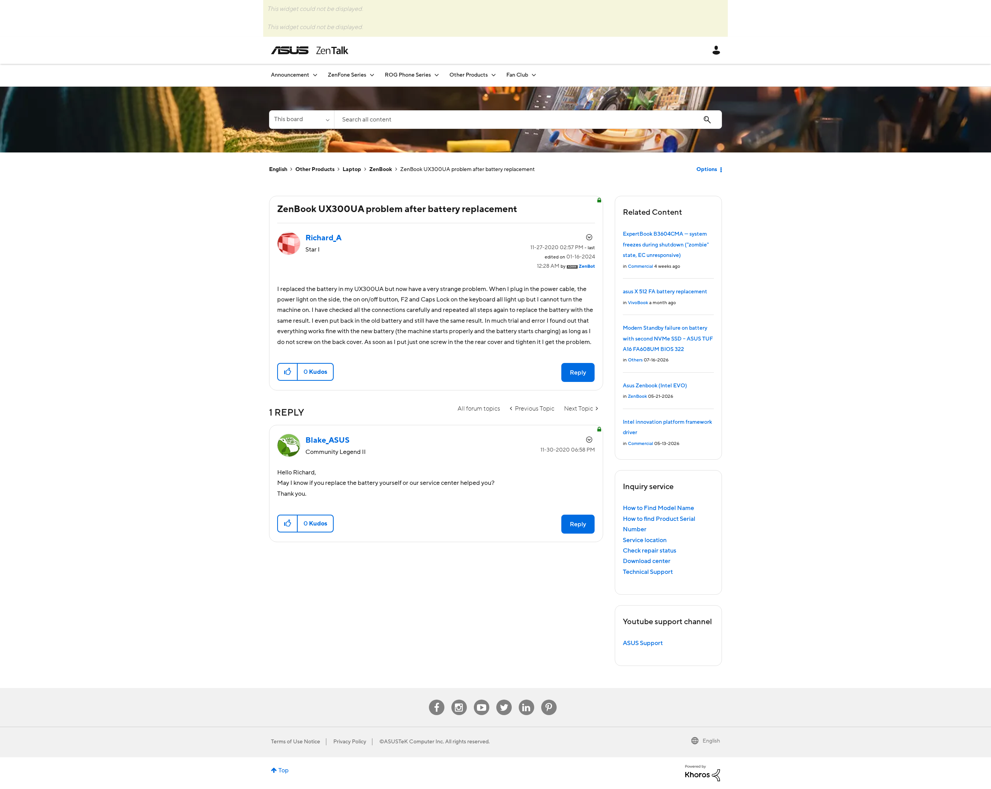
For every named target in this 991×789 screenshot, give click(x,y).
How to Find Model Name (658, 508)
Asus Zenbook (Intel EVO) (655, 385)
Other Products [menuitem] (468, 75)
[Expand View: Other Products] (493, 74)
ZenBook (380, 169)
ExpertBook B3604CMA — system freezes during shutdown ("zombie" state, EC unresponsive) (666, 245)
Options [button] (706, 169)
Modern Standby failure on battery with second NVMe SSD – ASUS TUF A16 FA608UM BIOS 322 (668, 339)
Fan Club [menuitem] (517, 75)
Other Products (314, 169)
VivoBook (638, 303)
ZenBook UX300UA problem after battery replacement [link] (467, 169)
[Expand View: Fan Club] (534, 74)
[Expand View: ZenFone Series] (372, 74)
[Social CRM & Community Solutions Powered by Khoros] (702, 773)
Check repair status (649, 551)
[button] (288, 372)
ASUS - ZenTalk (309, 50)
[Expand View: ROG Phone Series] (437, 74)
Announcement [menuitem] (290, 75)
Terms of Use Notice (295, 741)
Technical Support (648, 572)
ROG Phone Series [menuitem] (408, 75)
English (278, 169)
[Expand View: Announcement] (315, 74)
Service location (645, 540)
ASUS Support (643, 643)
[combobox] (528, 119)
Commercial (640, 266)
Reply (578, 373)
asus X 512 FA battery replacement (665, 291)
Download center (646, 561)
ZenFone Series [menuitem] (347, 75)
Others (635, 360)
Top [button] (283, 770)
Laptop (352, 169)
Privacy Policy (349, 741)
